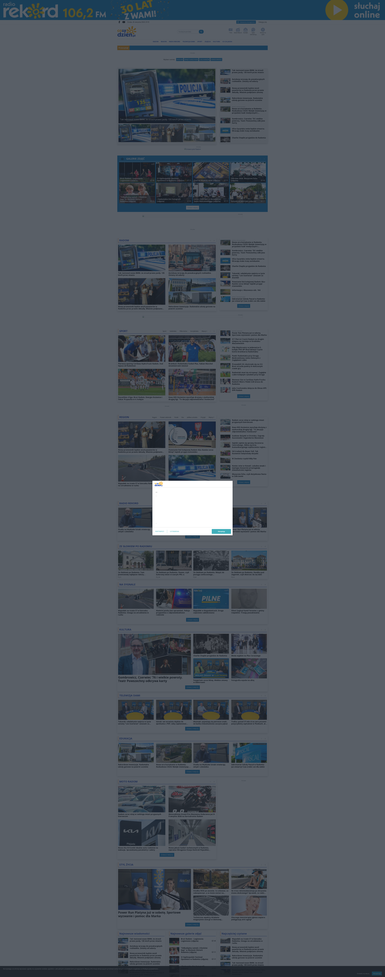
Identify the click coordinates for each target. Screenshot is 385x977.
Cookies (167, 525)
